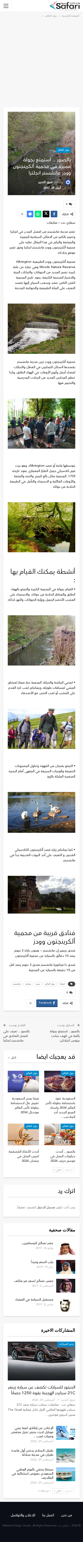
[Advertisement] (41, 62)
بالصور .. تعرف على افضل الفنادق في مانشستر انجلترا (16, 1036)
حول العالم (63, 150)
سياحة (28, 984)
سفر (38, 984)
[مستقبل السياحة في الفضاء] (65, 1304)
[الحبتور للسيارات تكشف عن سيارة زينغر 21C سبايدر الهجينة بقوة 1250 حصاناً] (41, 1361)
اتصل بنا (48, 1515)
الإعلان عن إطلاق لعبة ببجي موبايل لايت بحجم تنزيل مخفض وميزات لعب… (32, 1432)
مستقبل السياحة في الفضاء (34, 1299)
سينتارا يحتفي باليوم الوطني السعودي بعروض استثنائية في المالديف (32, 1473)
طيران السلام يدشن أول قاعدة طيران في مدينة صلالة (32, 1452)
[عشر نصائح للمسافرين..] (65, 1248)
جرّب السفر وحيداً (42, 1262)
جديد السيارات (66, 1344)
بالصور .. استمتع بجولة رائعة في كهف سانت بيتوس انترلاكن (65, 1036)
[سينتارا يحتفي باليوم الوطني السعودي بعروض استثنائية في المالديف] (65, 1474)
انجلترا (62, 984)
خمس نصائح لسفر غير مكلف (33, 1280)
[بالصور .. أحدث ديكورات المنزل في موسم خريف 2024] (59, 1134)
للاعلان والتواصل (23, 1515)
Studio (27, 1526)
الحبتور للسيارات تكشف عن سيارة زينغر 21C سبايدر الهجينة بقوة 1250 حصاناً (41, 1390)
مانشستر (17, 984)
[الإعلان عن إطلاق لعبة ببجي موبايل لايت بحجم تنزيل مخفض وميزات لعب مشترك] (65, 1433)
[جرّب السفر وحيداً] (65, 1267)
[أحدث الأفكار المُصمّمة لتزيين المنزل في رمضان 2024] (23, 1134)
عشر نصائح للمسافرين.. (37, 1243)
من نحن (66, 1515)
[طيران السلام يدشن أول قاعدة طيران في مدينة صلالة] (65, 1455)
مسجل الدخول (46, 1207)
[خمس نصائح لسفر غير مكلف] (65, 1286)
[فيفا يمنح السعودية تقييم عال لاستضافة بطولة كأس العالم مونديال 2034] (23, 1081)
